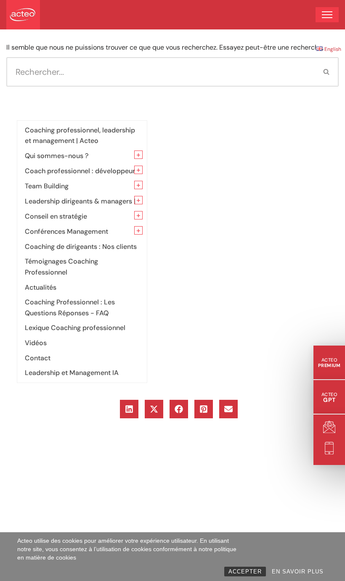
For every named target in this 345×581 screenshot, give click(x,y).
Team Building (47, 186)
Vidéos (36, 342)
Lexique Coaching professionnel (75, 327)
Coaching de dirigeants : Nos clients (81, 246)
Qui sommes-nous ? (56, 155)
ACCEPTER (245, 571)
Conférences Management (66, 231)
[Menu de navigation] (327, 14)
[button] (129, 409)
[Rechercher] (327, 72)
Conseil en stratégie (56, 216)
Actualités (40, 287)
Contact (37, 358)
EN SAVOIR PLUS (298, 571)
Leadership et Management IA (72, 372)
